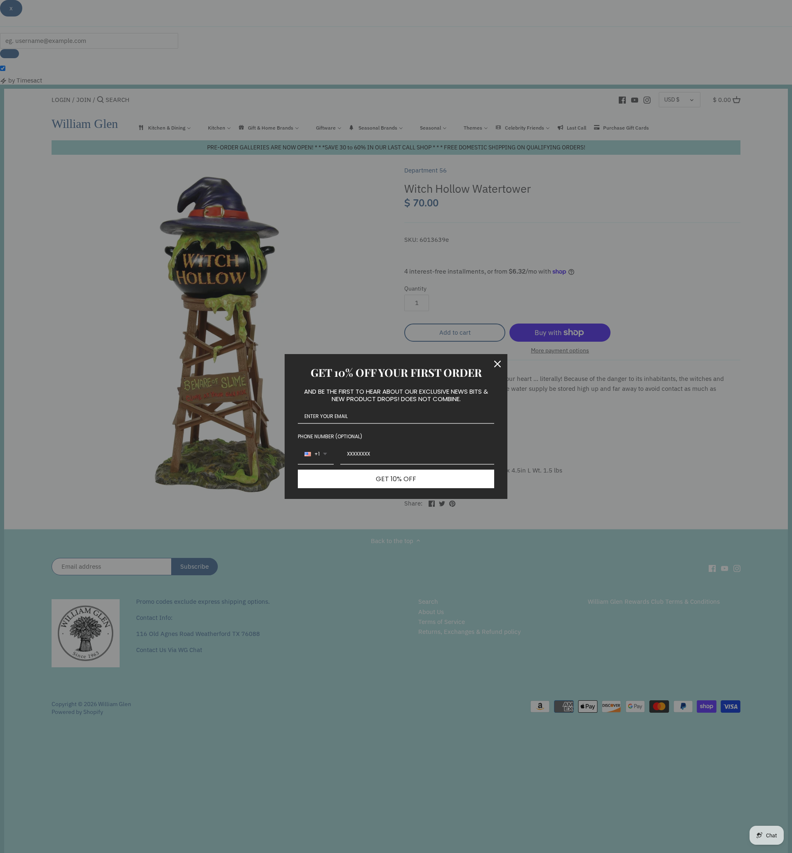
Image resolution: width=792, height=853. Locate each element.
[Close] (497, 364)
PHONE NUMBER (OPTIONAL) (330, 436)
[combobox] (316, 454)
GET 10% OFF (396, 479)
